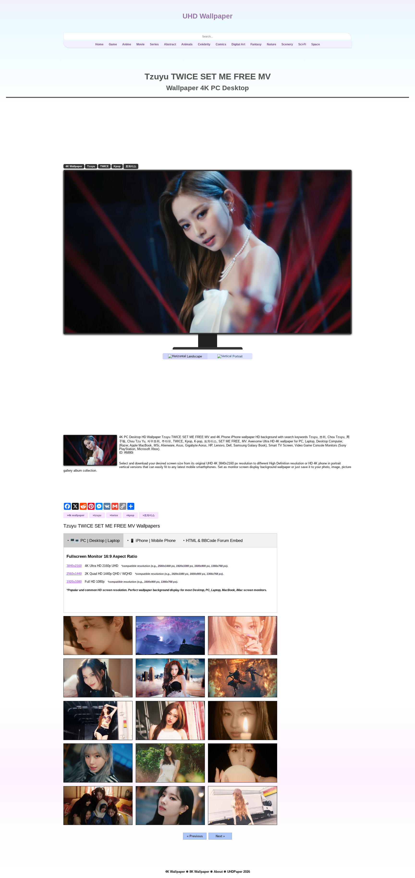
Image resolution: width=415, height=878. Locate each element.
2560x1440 (74, 573)
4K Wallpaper (74, 166)
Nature (271, 44)
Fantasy (256, 44)
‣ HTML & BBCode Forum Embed (213, 540)
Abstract (170, 44)
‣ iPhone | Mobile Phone (151, 540)
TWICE (104, 166)
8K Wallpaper (199, 871)
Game (113, 44)
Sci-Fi (302, 44)
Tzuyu (91, 166)
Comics (221, 44)
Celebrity (204, 44)
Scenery (287, 44)
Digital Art (238, 44)
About (218, 871)
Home (99, 44)
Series (154, 44)
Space (315, 44)
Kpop (117, 166)
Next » (220, 836)
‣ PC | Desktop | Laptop (93, 540)
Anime (126, 44)
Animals (187, 44)
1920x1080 (74, 581)
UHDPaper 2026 (238, 871)
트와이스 (131, 166)
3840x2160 (74, 566)
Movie (140, 44)
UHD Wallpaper (207, 16)
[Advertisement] (207, 396)
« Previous (195, 836)
